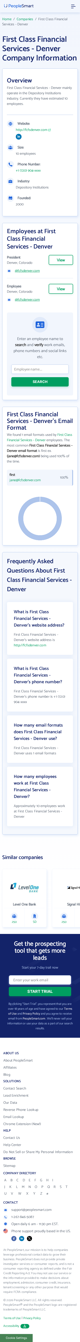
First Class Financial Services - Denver (39, 437)
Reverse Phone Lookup (20, 1110)
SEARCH (40, 381)
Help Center (12, 1145)
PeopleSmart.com (34, 1018)
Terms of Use (12, 1318)
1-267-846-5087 (22, 1217)
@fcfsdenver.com (27, 271)
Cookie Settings (16, 1338)
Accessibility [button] (11, 1326)
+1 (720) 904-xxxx (28, 170)
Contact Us (11, 1138)
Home (7, 19)
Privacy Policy (31, 1013)
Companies (25, 19)
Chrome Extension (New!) (22, 1124)
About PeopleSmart (18, 1061)
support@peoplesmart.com (31, 1210)
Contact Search (14, 1089)
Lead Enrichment (15, 1096)
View (61, 260)
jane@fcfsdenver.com (25, 480)
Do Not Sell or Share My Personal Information (38, 1152)
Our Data (10, 1103)
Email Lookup (13, 1117)
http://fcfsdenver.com (31, 130)
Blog (6, 1075)
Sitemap (9, 1166)
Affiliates (10, 1068)
